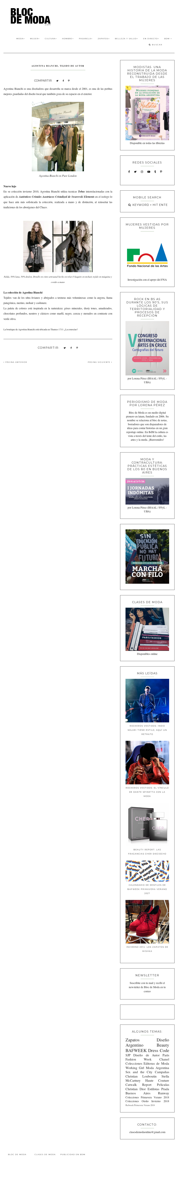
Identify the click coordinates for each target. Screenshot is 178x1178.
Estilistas (153, 1089)
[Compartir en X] (57, 80)
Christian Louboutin (141, 1076)
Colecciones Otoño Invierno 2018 (147, 1101)
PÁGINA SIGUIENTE (99, 362)
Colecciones (134, 1063)
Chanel (164, 1059)
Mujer (34, 38)
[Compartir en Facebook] (63, 80)
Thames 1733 (56, 329)
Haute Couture (157, 1080)
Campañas (162, 1072)
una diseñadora (35, 88)
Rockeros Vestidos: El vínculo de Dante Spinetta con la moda (147, 792)
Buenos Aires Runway (147, 1093)
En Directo (150, 38)
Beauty (163, 1045)
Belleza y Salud (126, 38)
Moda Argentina (157, 1068)
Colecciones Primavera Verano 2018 (147, 1097)
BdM (167, 38)
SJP (128, 1055)
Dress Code (158, 1050)
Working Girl (135, 1068)
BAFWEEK (136, 1050)
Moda (19, 38)
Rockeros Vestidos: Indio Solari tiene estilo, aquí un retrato (147, 730)
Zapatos (103, 38)
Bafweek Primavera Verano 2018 (140, 1105)
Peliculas (163, 1084)
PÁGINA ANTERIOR (16, 362)
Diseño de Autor (146, 1055)
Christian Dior (136, 1089)
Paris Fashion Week (147, 1057)
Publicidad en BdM (72, 1154)
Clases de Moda (45, 1154)
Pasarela (85, 38)
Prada (165, 1089)
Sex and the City (139, 1072)
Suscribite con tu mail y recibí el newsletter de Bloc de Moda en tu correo (147, 987)
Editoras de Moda (156, 1063)
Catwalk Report (138, 1084)
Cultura (50, 38)
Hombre (67, 38)
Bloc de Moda (17, 1154)
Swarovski (77, 197)
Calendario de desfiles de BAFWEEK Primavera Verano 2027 (147, 889)
